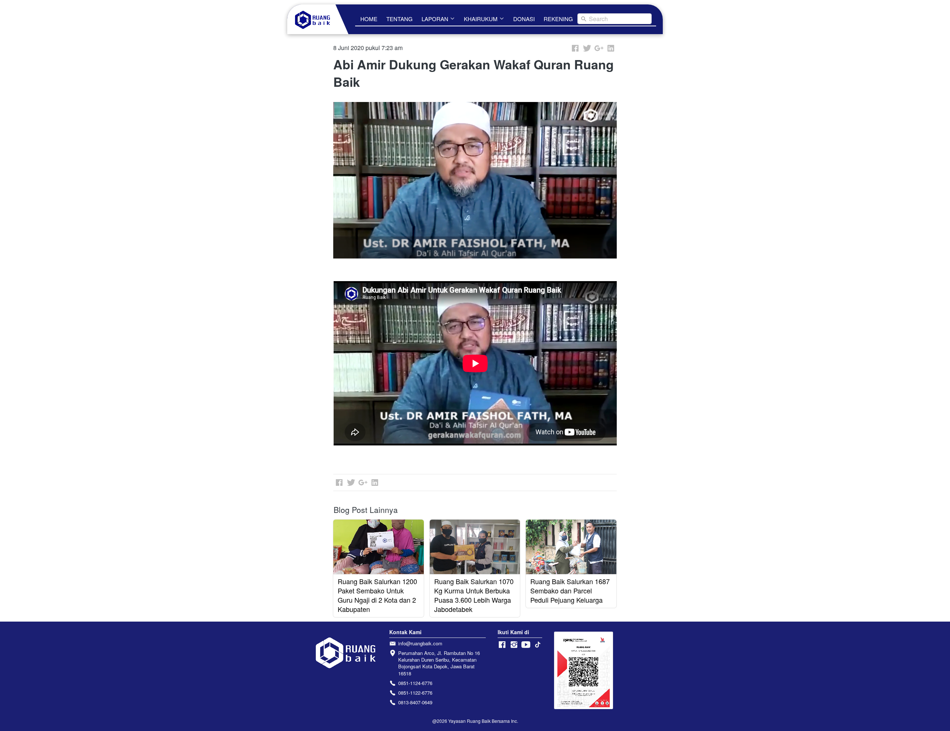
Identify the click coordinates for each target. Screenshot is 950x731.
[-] (502, 644)
